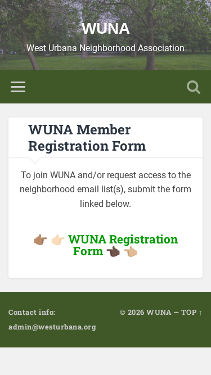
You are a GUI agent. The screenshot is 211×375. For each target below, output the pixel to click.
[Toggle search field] (193, 86)
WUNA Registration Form (123, 245)
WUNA (106, 28)
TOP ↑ (192, 312)
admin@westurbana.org (52, 326)
